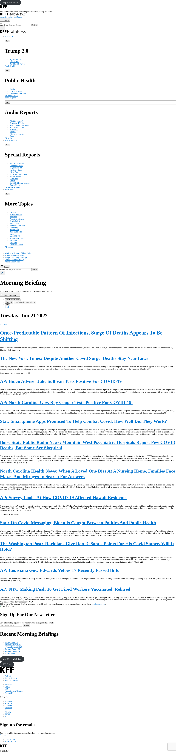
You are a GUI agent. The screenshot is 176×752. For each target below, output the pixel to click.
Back (7, 41)
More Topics (9, 189)
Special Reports (11, 140)
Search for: (4, 25)
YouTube (8, 703)
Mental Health (15, 236)
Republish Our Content (13, 691)
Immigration (14, 223)
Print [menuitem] (7, 305)
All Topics (9, 247)
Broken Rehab (15, 176)
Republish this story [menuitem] (13, 300)
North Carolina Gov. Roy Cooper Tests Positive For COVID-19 (66, 402)
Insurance (13, 217)
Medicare (13, 240)
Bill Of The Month (17, 163)
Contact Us (9, 693)
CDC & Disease (16, 91)
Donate (19, 17)
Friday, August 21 (11, 653)
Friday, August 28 (11, 643)
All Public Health (11, 96)
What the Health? (16, 121)
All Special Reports (12, 187)
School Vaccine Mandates (14, 255)
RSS (6, 716)
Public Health (10, 66)
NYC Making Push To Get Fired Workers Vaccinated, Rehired (65, 589)
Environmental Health (18, 93)
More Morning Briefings (12, 659)
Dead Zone (14, 179)
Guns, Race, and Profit (18, 174)
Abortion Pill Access (12, 262)
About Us (8, 684)
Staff (6, 689)
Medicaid (13, 243)
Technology (14, 227)
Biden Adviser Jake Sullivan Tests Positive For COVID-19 (61, 381)
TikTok (7, 714)
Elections (13, 212)
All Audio (8, 138)
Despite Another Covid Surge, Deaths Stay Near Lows (74, 358)
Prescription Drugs (17, 219)
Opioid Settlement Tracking (20, 183)
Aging (12, 234)
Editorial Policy (11, 739)
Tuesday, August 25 (12, 649)
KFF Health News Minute (19, 125)
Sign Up (26, 625)
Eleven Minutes (15, 185)
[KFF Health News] (13, 15)
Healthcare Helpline (17, 123)
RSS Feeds (7, 664)
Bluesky (8, 712)
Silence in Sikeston (17, 134)
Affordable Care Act (17, 238)
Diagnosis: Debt (16, 168)
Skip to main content (10, 3)
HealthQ (13, 132)
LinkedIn (8, 706)
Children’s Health (16, 245)
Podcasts (8, 676)
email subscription (98, 604)
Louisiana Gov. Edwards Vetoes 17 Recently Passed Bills (60, 570)
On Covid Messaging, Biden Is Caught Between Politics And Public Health (78, 522)
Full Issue (3, 324)
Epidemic (13, 136)
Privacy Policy (10, 741)
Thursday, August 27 (13, 645)
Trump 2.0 (9, 36)
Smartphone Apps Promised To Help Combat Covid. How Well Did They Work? (83, 421)
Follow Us (12, 17)
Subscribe (3, 17)
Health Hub (14, 130)
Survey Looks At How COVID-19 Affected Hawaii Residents (63, 497)
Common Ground (16, 166)
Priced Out (14, 172)
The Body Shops (16, 170)
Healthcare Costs (16, 215)
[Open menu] (1, 23)
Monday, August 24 (12, 651)
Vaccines (13, 89)
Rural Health (14, 230)
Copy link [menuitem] (9, 302)
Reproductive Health (17, 225)
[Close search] (2, 28)
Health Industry (15, 221)
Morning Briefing (11, 680)
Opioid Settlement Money (14, 260)
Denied (12, 181)
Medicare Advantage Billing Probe (18, 253)
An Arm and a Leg (17, 127)
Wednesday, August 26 (13, 647)
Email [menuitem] (7, 307)
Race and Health (16, 232)
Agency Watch (15, 60)
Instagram (8, 701)
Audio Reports (10, 98)
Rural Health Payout (17, 64)
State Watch (14, 62)
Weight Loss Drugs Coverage (16, 257)
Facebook (8, 708)
